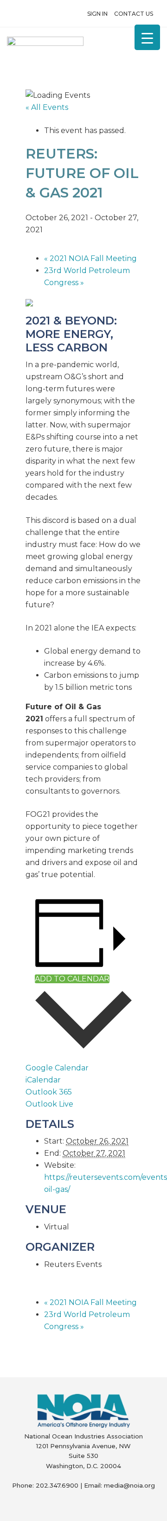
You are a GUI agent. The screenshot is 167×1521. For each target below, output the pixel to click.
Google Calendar (57, 1067)
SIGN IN (97, 13)
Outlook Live (49, 1104)
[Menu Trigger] (147, 37)
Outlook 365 (49, 1092)
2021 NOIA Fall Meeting (90, 258)
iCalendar (43, 1080)
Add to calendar (72, 978)
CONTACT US (133, 13)
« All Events (47, 107)
